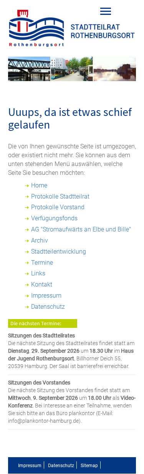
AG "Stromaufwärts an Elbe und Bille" (81, 229)
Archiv (39, 240)
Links (38, 273)
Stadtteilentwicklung (58, 251)
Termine (42, 262)
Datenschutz (48, 306)
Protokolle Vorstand (57, 207)
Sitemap (89, 465)
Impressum (46, 295)
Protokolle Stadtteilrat (60, 196)
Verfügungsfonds (54, 218)
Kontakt (41, 284)
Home (39, 185)
